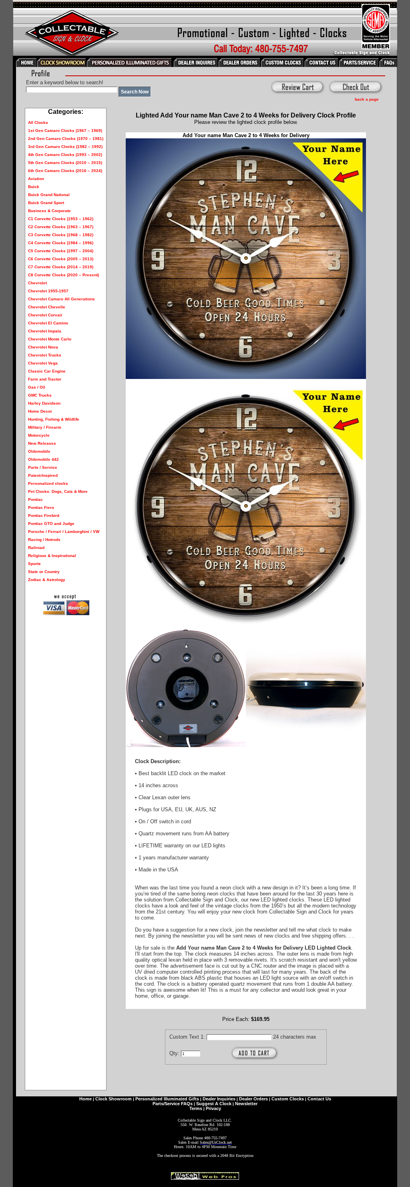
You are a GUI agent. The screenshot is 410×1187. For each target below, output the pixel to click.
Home (85, 1098)
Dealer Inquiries (219, 1098)
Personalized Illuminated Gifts (167, 1098)
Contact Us (319, 1098)
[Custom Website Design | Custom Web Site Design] (205, 1177)
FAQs (187, 1103)
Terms (195, 1108)
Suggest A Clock (213, 1103)
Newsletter (246, 1103)
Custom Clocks (287, 1098)
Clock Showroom (113, 1098)
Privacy (213, 1108)
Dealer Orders (253, 1098)
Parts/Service (166, 1103)
